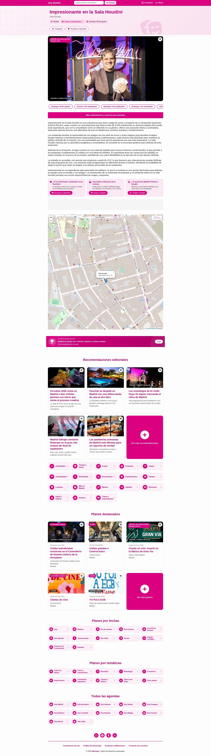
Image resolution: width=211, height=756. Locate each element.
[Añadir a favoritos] (160, 39)
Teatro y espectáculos (61, 98)
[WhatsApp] (96, 735)
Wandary (95, 751)
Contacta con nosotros (138, 746)
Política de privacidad (92, 746)
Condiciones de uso (71, 746)
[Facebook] (108, 735)
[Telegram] (102, 735)
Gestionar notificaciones (115, 746)
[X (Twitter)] (115, 735)
